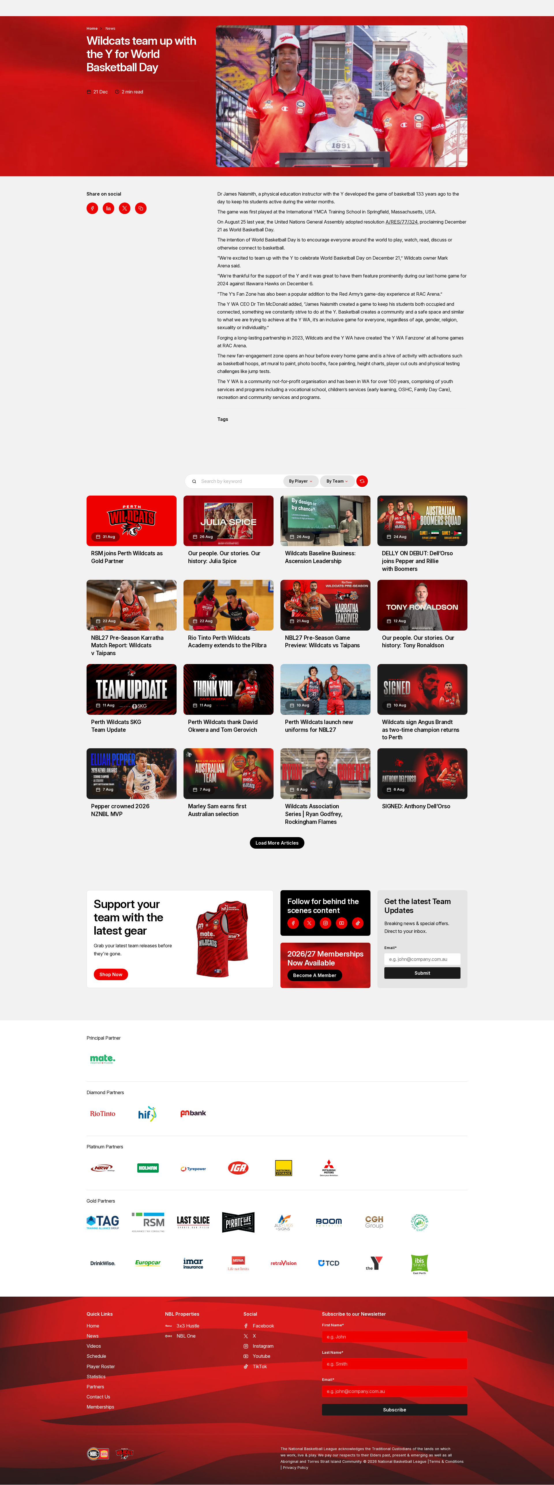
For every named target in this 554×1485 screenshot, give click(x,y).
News (110, 28)
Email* (390, 948)
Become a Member (314, 975)
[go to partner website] (103, 1059)
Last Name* (332, 1352)
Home (92, 28)
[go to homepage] (124, 1454)
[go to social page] (293, 923)
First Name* (333, 1325)
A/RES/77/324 (401, 222)
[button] (301, 481)
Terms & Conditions (446, 1461)
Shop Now (111, 974)
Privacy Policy (295, 1467)
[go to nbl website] (98, 1454)
